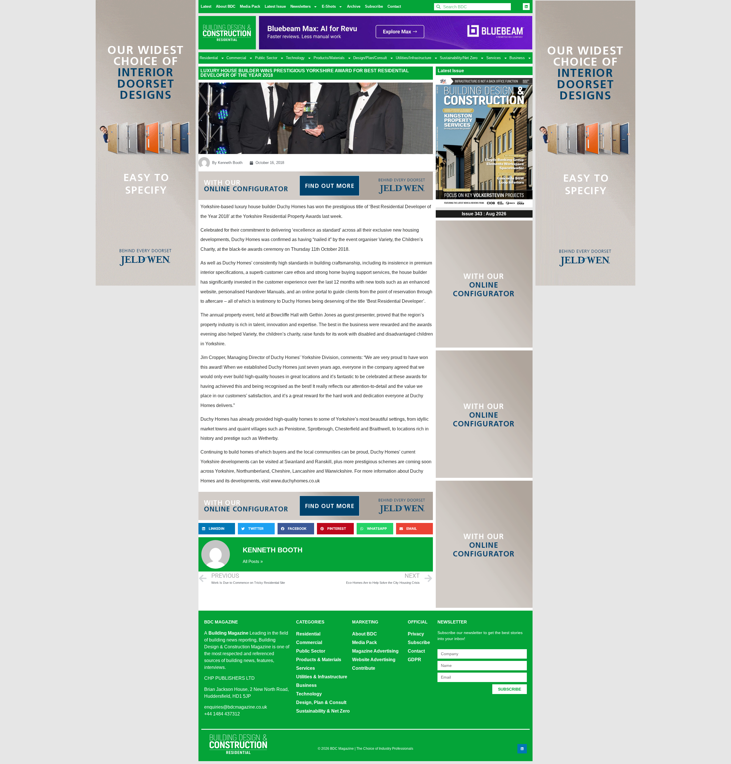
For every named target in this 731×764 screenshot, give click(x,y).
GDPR (414, 659)
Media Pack (250, 6)
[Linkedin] (526, 6)
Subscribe (374, 6)
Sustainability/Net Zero (458, 58)
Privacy (416, 633)
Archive (353, 6)
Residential (209, 58)
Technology (295, 58)
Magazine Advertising (375, 651)
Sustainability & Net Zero (323, 711)
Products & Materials (318, 659)
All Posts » (253, 561)
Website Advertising (373, 659)
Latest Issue (275, 6)
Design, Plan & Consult (321, 702)
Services (493, 58)
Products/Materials (329, 58)
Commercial (236, 58)
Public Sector (266, 58)
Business (517, 58)
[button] (216, 528)
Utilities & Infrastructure (321, 676)
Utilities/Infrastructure (413, 58)
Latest (206, 6)
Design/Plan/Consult (370, 58)
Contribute (363, 668)
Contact (394, 6)
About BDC (225, 6)
